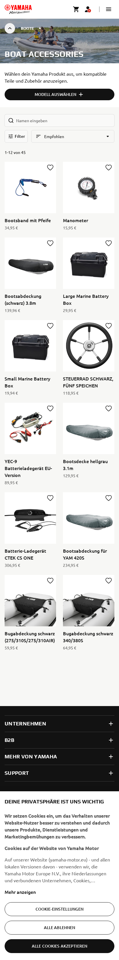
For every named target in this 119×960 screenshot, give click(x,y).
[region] (59, 875)
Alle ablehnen (59, 927)
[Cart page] (76, 9)
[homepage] (18, 9)
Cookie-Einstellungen (60, 909)
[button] (108, 9)
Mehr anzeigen (20, 892)
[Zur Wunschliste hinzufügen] (50, 167)
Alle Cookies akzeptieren (59, 946)
